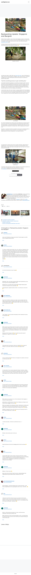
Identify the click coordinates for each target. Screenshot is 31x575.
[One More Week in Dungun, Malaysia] (25, 212)
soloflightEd (6, 322)
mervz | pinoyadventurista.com (9, 481)
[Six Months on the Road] (15, 212)
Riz (4, 340)
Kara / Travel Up (6, 365)
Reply (3, 240)
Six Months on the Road (14, 215)
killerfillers (5, 232)
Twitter (26, 199)
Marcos (5, 439)
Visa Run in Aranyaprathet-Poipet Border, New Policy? (11, 223)
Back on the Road (3, 215)
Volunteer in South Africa (6, 222)
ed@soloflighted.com (26, 200)
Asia (3, 219)
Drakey (5, 417)
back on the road (18, 75)
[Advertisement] (15, 10)
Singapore (12, 219)
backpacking (4, 168)
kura (4, 451)
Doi (17, 164)
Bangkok (5, 219)
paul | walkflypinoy (7, 295)
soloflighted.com (5, 2)
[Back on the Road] (5, 212)
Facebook (17, 199)
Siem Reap (9, 219)
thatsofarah (6, 353)
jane (4, 493)
